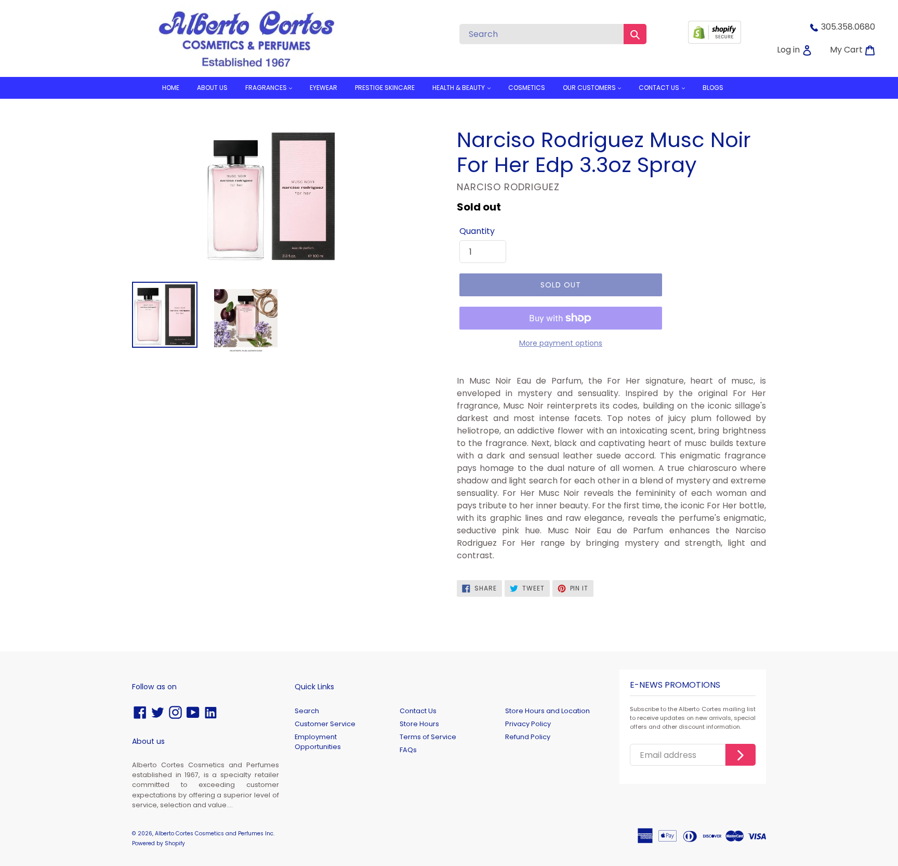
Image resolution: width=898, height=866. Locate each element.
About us (212, 87)
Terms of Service (428, 736)
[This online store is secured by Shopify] (714, 41)
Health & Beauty (459, 87)
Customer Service (325, 723)
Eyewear (323, 87)
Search (307, 710)
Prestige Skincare (385, 87)
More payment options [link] (560, 343)
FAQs (408, 749)
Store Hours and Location (547, 710)
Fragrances (266, 87)
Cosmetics (526, 87)
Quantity (477, 231)
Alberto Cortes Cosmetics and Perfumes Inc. (214, 833)
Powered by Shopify (158, 843)
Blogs (713, 87)
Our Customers (590, 87)
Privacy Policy (528, 723)
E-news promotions (675, 685)
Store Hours (419, 723)
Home (170, 87)
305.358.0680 (848, 27)
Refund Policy (527, 736)
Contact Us (418, 710)
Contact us (660, 87)
